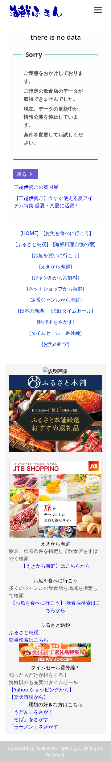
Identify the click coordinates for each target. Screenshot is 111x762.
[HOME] (29, 233)
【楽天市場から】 (28, 697)
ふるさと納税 (24, 632)
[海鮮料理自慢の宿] (74, 244)
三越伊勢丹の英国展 (36, 187)
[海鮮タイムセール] (72, 310)
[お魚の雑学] (55, 344)
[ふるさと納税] (31, 244)
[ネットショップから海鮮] (55, 288)
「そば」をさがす (28, 719)
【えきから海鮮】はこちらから (55, 565)
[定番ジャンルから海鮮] (55, 299)
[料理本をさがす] (55, 321)
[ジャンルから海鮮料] (55, 277)
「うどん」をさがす (31, 711)
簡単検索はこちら (28, 639)
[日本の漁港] (32, 310)
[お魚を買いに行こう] (55, 255)
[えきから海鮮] (55, 266)
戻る (22, 174)
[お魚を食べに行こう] (67, 233)
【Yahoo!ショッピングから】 (41, 689)
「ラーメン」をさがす (33, 726)
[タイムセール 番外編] (55, 333)
